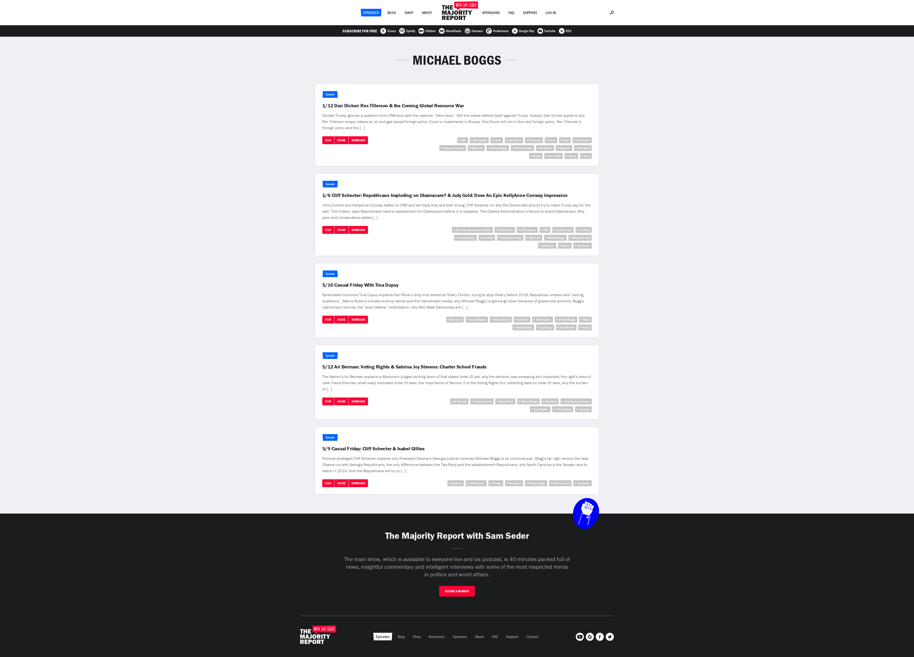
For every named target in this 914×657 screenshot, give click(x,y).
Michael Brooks (523, 148)
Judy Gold (487, 238)
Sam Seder (554, 156)
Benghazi (456, 483)
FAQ (511, 12)
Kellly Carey (583, 140)
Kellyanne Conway (453, 148)
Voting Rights (563, 409)
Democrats (535, 140)
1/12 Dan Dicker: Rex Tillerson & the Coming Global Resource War (393, 105)
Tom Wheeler (567, 327)
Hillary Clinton (502, 320)
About (427, 12)
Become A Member (457, 591)
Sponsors (491, 12)
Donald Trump (564, 230)
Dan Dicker (515, 140)
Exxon (552, 140)
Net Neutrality (524, 327)
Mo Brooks (546, 148)
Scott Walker (541, 409)
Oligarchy (565, 148)
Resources (437, 636)
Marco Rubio (506, 401)
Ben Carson (480, 140)
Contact (532, 636)
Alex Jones (456, 320)
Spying (572, 156)
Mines (586, 320)
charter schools (483, 401)
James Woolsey (466, 238)
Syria (587, 156)
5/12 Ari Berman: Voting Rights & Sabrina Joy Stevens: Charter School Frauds (404, 367)
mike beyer (548, 246)
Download (358, 140)
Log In (551, 12)
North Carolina (561, 483)
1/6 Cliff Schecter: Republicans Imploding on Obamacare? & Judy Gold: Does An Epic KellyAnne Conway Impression (445, 195)
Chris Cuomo (505, 230)
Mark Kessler (543, 320)
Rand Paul (551, 401)
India (566, 140)
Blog (391, 12)
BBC (463, 140)
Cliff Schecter (528, 230)
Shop (409, 12)
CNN (545, 230)
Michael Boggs (498, 148)
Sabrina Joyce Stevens (577, 401)
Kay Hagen (515, 483)
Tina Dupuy (546, 327)
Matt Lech (477, 148)
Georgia (496, 483)
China (497, 140)
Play (328, 140)
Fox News (584, 230)
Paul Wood (584, 148)
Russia (537, 156)
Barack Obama (477, 320)
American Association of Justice (473, 230)
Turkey (586, 327)
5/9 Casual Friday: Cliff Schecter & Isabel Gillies (373, 448)
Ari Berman (460, 401)
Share (341, 140)
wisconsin (584, 409)
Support (530, 12)
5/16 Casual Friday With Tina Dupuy (360, 285)
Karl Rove (522, 320)
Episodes (371, 12)
